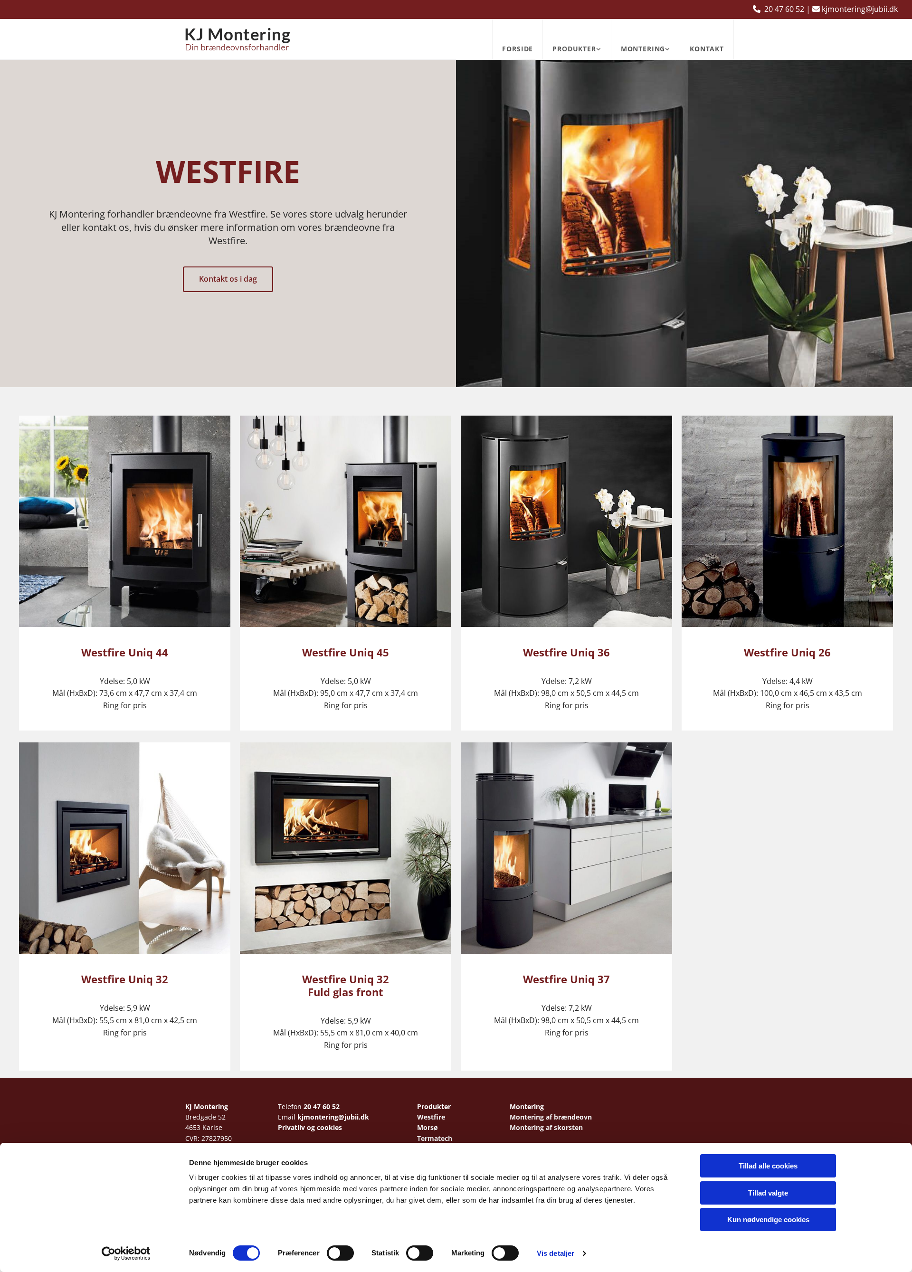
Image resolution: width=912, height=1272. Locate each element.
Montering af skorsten (546, 1127)
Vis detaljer (555, 1253)
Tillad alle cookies (768, 1166)
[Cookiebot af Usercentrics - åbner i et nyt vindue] (126, 1253)
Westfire (431, 1116)
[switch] (340, 1253)
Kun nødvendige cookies (768, 1219)
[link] (576, 39)
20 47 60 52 (322, 1106)
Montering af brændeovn (551, 1116)
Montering (643, 48)
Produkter (574, 48)
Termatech (434, 1138)
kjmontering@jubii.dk (333, 1116)
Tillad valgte (768, 1193)
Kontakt (707, 48)
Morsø (427, 1127)
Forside (517, 48)
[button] (228, 279)
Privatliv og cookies (310, 1127)
